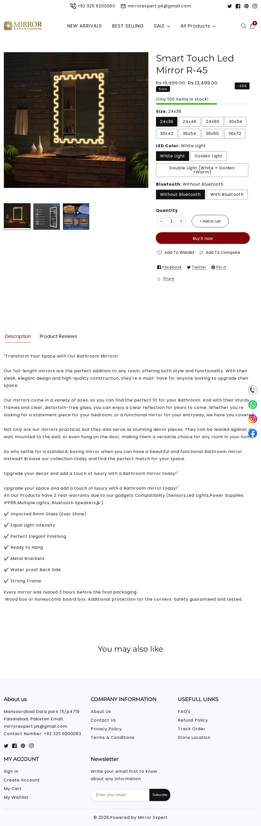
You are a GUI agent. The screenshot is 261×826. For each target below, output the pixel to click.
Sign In (11, 771)
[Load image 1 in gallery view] (17, 216)
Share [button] (169, 278)
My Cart (13, 789)
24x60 (212, 122)
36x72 (234, 133)
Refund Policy (193, 720)
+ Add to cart (210, 221)
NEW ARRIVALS (84, 26)
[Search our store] (244, 26)
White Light (172, 156)
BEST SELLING (128, 26)
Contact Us (103, 720)
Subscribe (159, 795)
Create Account (22, 780)
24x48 (190, 122)
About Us (101, 711)
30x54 (235, 122)
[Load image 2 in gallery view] (46, 216)
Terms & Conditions (113, 737)
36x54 (189, 133)
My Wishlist (16, 797)
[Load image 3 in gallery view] (76, 216)
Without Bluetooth (180, 194)
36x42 (166, 133)
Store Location (194, 737)
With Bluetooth (227, 194)
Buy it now (203, 238)
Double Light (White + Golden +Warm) (202, 170)
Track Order (191, 729)
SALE (159, 26)
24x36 (166, 122)
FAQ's (184, 711)
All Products (195, 26)
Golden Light (208, 156)
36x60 (212, 133)
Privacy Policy (106, 729)
